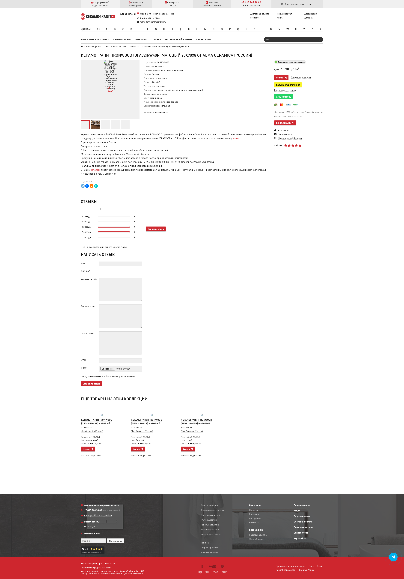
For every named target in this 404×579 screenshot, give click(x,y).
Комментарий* (89, 279)
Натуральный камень (178, 39)
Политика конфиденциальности (96, 568)
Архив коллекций (209, 552)
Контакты (254, 522)
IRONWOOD (160, 66)
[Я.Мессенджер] (96, 186)
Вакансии (254, 514)
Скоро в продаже (209, 547)
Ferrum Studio (316, 565)
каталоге (96, 169)
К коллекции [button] (284, 123)
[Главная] (82, 46)
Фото (84, 367)
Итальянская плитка (211, 534)
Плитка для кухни (209, 519)
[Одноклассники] (91, 186)
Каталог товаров (209, 505)
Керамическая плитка (95, 39)
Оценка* (85, 270)
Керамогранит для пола (213, 510)
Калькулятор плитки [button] (287, 85)
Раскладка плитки (258, 534)
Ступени (156, 39)
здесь (236, 138)
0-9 (98, 29)
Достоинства (88, 306)
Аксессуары (203, 39)
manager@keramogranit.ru (153, 21)
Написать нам (92, 533)
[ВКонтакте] (87, 186)
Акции (297, 510)
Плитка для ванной (210, 514)
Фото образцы (256, 538)
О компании (255, 505)
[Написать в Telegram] (393, 557)
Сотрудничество (302, 516)
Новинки (205, 542)
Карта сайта (300, 538)
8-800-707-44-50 (251, 5)
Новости (253, 510)
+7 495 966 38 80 (251, 2)
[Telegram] (83, 186)
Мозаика (141, 39)
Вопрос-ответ (301, 532)
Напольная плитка (210, 524)
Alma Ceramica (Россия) (92, 431)
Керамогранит (122, 39)
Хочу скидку (282, 96)
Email (83, 359)
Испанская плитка (210, 529)
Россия (155, 74)
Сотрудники (255, 518)
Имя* (84, 263)
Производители (302, 505)
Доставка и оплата (303, 521)
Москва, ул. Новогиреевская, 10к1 (157, 13)
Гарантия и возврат (303, 527)
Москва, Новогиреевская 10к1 (101, 505)
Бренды (86, 29)
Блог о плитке (256, 529)
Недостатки (87, 332)
